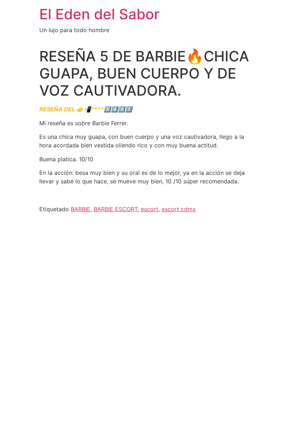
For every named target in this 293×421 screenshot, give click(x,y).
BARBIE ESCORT (116, 209)
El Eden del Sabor (99, 14)
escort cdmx (179, 209)
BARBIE (80, 209)
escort (149, 209)
